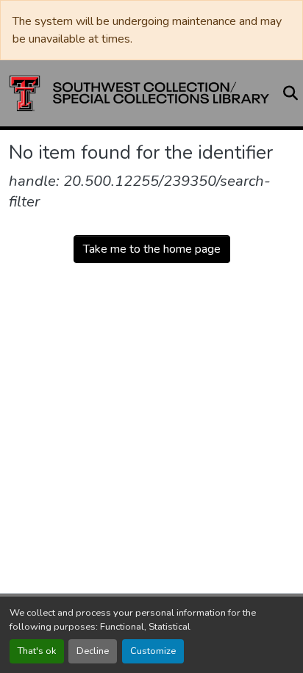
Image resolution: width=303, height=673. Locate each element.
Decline (92, 651)
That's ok (37, 651)
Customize (153, 651)
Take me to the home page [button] (152, 249)
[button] (139, 93)
